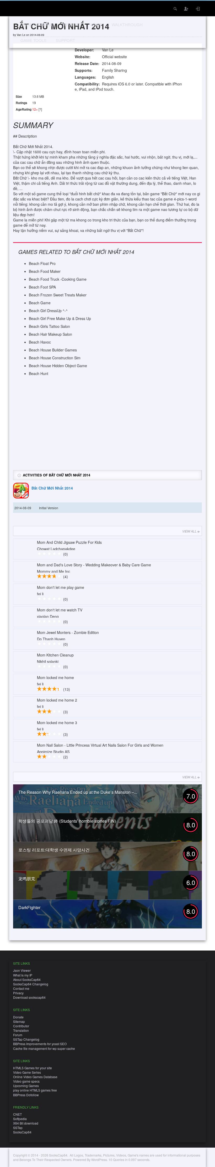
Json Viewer (22, 970)
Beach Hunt (38, 373)
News (96, 24)
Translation (21, 1030)
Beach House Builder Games (53, 349)
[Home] (20, 8)
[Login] (198, 9)
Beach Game (40, 302)
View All (189, 531)
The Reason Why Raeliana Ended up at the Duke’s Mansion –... (77, 792)
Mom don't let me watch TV (59, 609)
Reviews (72, 24)
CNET (17, 1114)
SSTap (18, 1127)
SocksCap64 (22, 1132)
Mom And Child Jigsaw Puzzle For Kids (69, 542)
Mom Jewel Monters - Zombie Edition (68, 632)
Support (65, 40)
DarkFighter (29, 907)
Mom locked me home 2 (57, 700)
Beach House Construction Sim (54, 357)
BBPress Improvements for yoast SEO (40, 1043)
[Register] (186, 9)
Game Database (36, 24)
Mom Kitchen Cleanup (55, 655)
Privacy (18, 993)
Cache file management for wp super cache (44, 1048)
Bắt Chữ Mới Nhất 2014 (52, 488)
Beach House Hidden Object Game (58, 365)
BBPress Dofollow (26, 1095)
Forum (17, 1035)
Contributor (21, 1026)
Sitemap (19, 1021)
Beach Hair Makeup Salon (50, 334)
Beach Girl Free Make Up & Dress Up (60, 318)
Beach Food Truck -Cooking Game (58, 279)
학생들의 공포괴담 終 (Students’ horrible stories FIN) (67, 821)
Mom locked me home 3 (57, 722)
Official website (114, 56)
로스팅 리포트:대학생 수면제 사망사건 (54, 850)
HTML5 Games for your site (32, 1068)
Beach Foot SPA (42, 287)
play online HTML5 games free (35, 1090)
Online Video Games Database (35, 1076)
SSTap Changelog (26, 1039)
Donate (18, 1017)
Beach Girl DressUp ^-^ (48, 310)
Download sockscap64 (29, 997)
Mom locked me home (55, 677)
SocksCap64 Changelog (30, 984)
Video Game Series (27, 1072)
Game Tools (33, 40)
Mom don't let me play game (60, 587)
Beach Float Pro (42, 263)
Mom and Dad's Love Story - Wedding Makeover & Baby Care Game (94, 564)
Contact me (21, 988)
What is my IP (22, 975)
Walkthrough (127, 24)
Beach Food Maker (45, 271)
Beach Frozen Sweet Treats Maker (58, 294)
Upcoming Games (26, 1085)
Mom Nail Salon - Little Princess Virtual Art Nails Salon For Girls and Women (100, 745)
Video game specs (26, 1081)
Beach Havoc (40, 342)
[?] (40, 109)
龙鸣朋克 (26, 879)
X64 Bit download (25, 1123)
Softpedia (20, 1118)
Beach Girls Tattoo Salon (49, 326)
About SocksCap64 (27, 979)
